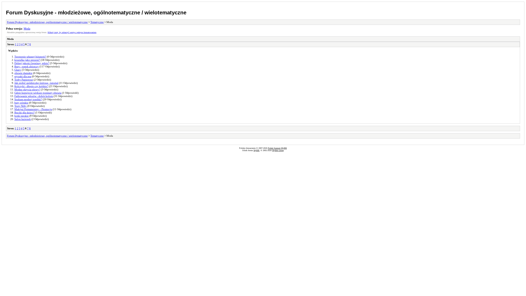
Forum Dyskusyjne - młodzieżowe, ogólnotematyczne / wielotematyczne (96, 12)
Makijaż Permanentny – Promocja (33, 109)
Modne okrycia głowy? (27, 89)
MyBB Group (278, 150)
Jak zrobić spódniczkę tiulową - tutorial (36, 82)
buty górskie (21, 102)
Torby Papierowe (23, 79)
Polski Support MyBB (277, 148)
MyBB (256, 150)
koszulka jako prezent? (27, 59)
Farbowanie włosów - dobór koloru (33, 96)
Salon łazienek (22, 119)
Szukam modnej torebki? (28, 99)
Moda (27, 28)
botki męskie (21, 115)
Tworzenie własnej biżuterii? (30, 56)
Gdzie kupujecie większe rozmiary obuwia (37, 92)
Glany (17, 69)
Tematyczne (97, 22)
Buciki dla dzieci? (24, 112)
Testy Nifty (20, 106)
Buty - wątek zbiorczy (26, 66)
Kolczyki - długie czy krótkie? (31, 86)
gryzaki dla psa (22, 76)
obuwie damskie (23, 73)
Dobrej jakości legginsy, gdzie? (31, 63)
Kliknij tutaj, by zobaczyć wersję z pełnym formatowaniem (72, 32)
